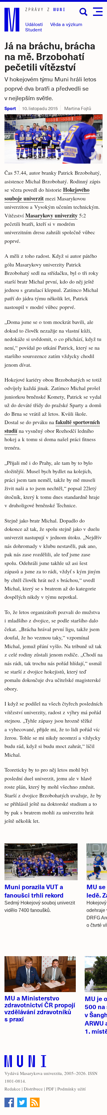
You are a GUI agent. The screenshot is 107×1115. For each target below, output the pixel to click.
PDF (50, 1089)
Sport (10, 108)
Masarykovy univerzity (51, 215)
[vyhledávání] (83, 12)
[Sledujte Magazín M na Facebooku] (9, 1102)
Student (33, 29)
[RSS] (35, 1102)
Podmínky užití (71, 1089)
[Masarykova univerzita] (25, 1062)
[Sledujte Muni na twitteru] (22, 1102)
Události (34, 24)
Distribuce (33, 1089)
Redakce (12, 1089)
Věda (66, 24)
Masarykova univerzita (41, 1073)
